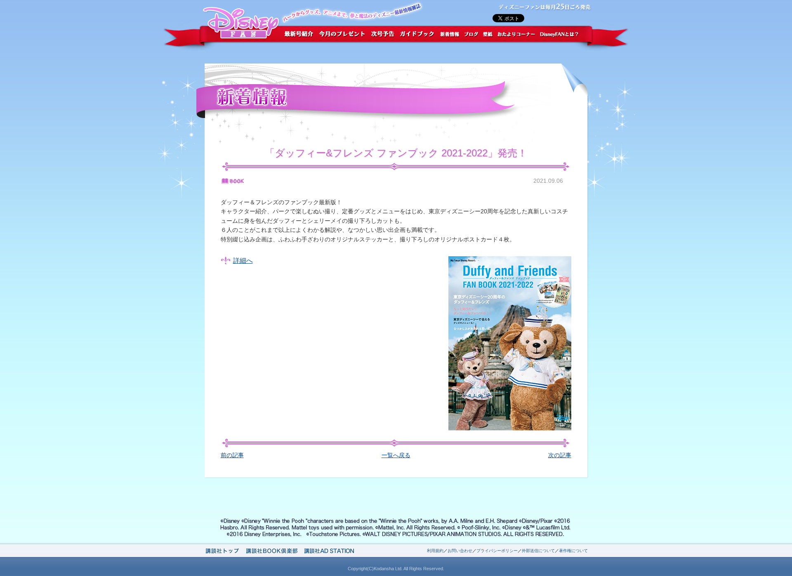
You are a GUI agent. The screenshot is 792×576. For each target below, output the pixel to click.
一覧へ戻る (396, 455)
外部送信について (538, 550)
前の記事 (232, 455)
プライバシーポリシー (497, 550)
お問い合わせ (460, 550)
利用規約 (435, 550)
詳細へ (243, 260)
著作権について (573, 550)
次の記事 (559, 455)
